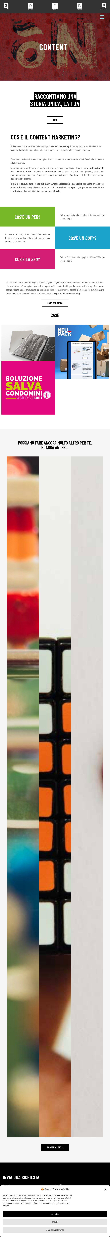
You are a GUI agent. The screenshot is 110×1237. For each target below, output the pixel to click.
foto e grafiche (30, 150)
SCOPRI (23, 812)
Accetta (55, 1214)
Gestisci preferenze (55, 1230)
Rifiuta (55, 1222)
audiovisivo (44, 150)
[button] (105, 1189)
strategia (44, 146)
